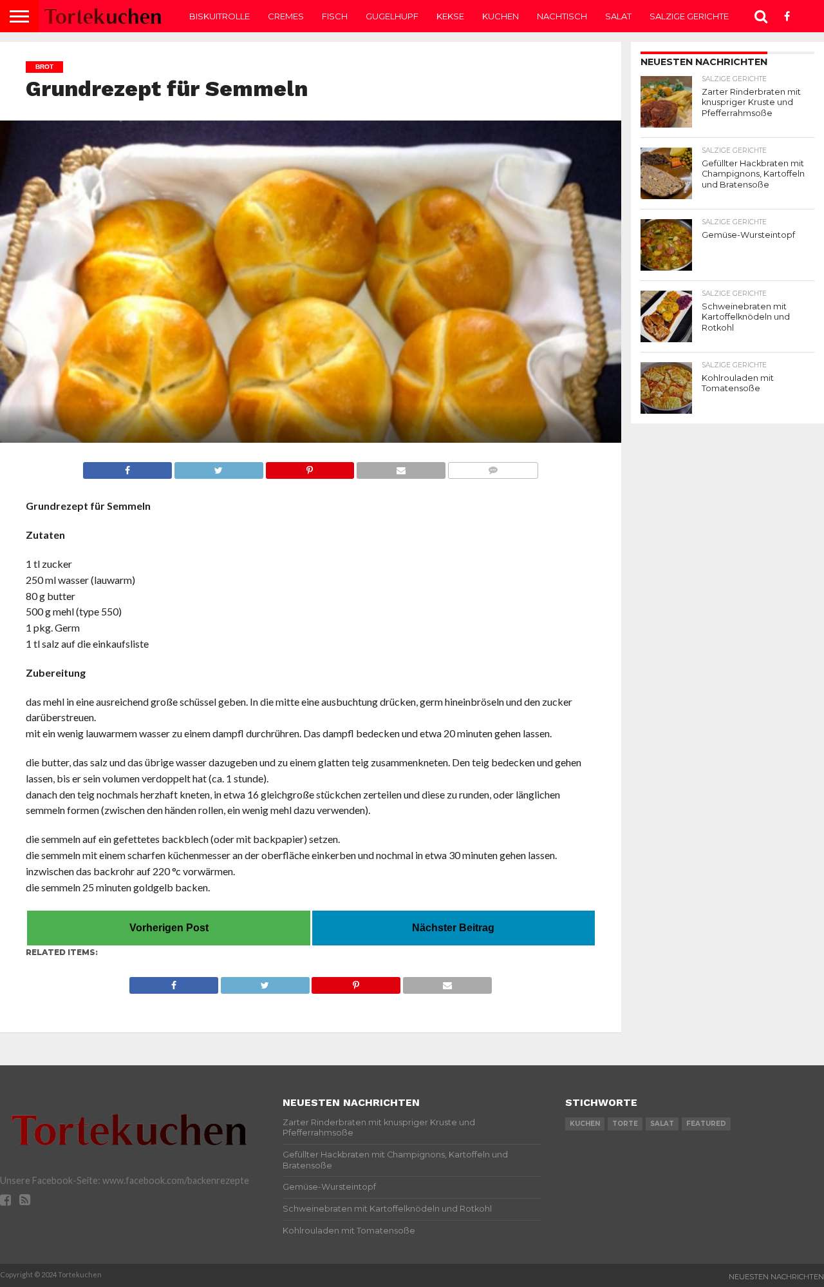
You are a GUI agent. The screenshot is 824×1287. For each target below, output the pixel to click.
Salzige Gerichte (689, 16)
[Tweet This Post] (218, 467)
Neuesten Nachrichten (776, 1276)
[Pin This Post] (310, 467)
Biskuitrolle (219, 16)
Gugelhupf (392, 16)
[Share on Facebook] (127, 467)
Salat (618, 16)
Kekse (450, 16)
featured (706, 1123)
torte (625, 1123)
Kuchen (500, 16)
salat (662, 1123)
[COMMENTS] (492, 467)
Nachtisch (562, 16)
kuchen (585, 1123)
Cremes (286, 16)
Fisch (335, 16)
